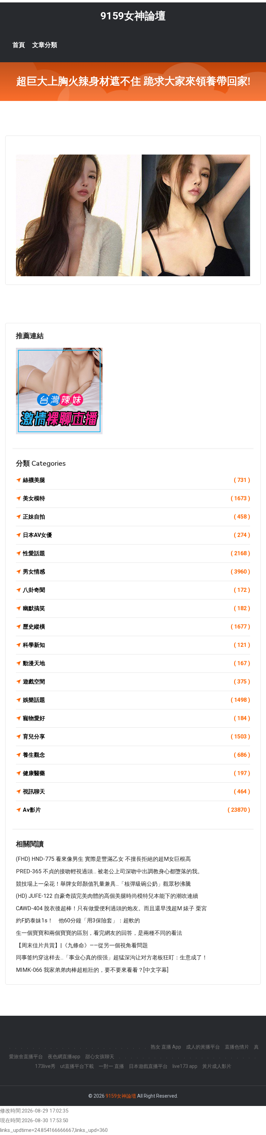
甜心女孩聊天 (99, 1056)
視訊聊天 (136, 791)
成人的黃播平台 (203, 1047)
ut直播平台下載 (77, 1066)
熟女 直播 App (166, 1047)
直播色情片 (237, 1047)
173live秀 (45, 1066)
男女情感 (136, 571)
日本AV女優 (136, 535)
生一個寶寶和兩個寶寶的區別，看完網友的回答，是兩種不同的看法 (99, 933)
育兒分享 (136, 736)
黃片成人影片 (216, 1066)
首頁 (18, 44)
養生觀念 (136, 755)
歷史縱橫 (136, 626)
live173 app (184, 1066)
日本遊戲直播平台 (148, 1066)
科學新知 (136, 645)
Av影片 (136, 810)
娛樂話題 (136, 700)
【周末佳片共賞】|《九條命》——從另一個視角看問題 (82, 945)
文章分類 (44, 44)
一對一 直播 (111, 1066)
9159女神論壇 (133, 16)
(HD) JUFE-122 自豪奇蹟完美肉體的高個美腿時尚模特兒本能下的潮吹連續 (107, 896)
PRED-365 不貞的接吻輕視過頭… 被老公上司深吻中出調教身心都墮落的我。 (109, 871)
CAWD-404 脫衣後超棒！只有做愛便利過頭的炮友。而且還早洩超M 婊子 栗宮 (111, 908)
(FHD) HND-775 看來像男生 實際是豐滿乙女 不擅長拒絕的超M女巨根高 (103, 859)
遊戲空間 (136, 681)
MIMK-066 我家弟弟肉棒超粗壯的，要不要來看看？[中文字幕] (92, 970)
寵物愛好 (136, 718)
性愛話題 (136, 553)
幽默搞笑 (136, 608)
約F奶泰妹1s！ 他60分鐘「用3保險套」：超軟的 (78, 920)
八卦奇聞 (136, 590)
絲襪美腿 (136, 480)
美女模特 (136, 498)
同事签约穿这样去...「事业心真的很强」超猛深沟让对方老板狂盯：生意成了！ (111, 957)
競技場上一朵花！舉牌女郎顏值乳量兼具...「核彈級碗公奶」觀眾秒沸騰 (103, 884)
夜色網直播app (64, 1056)
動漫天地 (136, 663)
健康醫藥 (136, 773)
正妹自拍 (136, 516)
